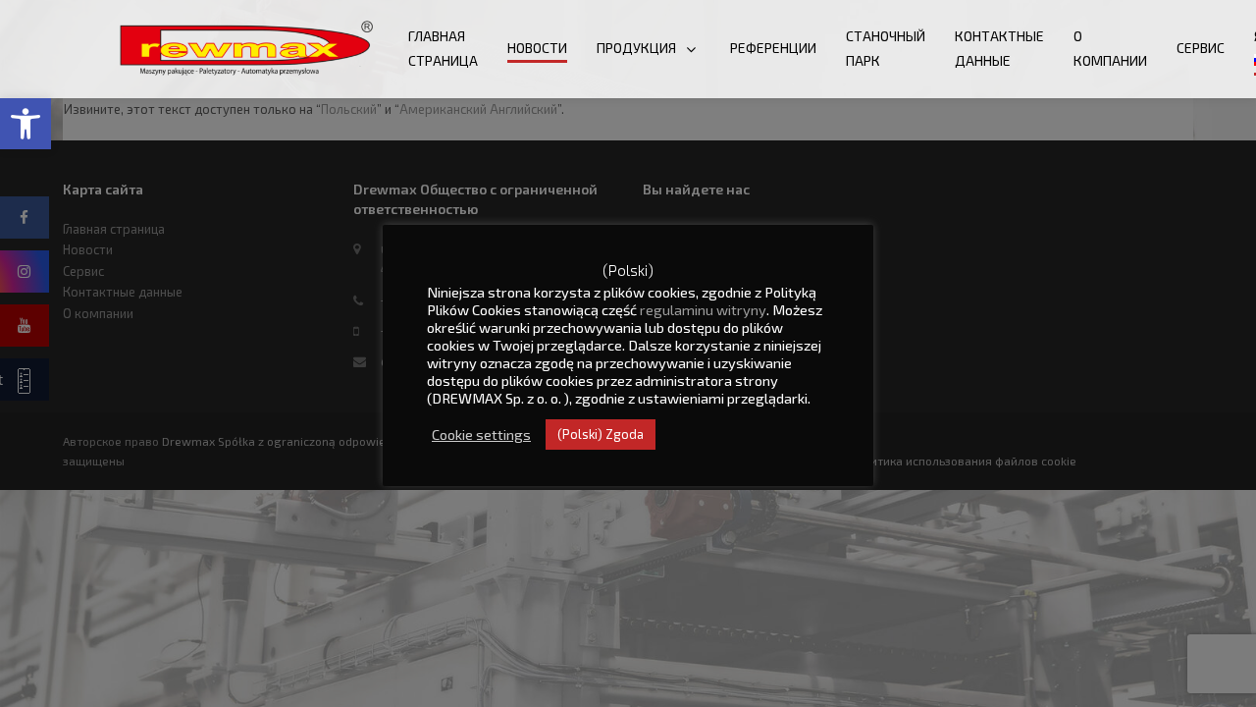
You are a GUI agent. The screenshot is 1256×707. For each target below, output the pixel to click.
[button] (25, 123)
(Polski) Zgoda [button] (600, 434)
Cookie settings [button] (481, 434)
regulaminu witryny (703, 309)
